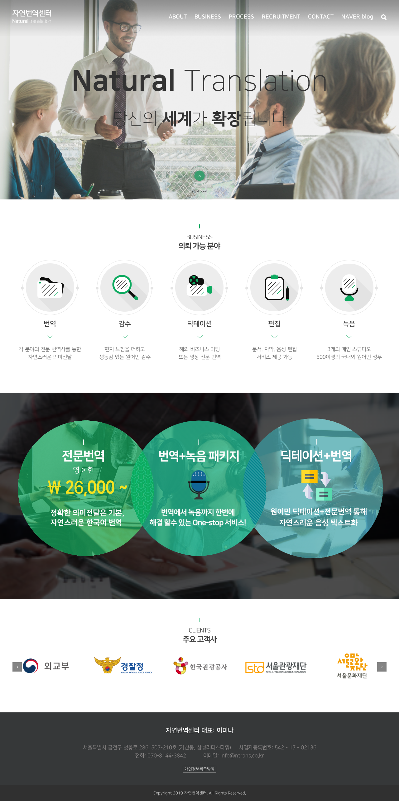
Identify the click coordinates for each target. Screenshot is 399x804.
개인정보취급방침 (199, 769)
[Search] (384, 16)
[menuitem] (182, 16)
